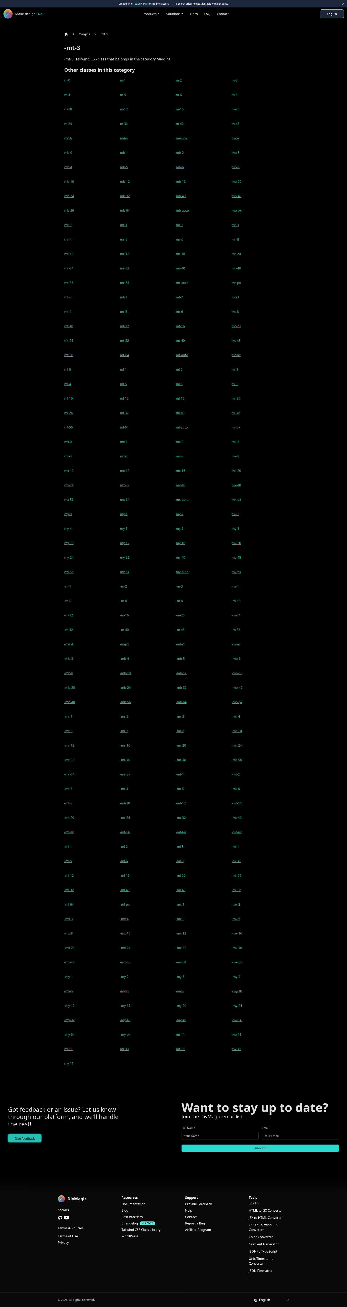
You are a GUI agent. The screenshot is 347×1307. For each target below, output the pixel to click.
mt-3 (235, 297)
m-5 (123, 95)
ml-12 (124, 398)
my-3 (235, 514)
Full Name (188, 1128)
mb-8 (236, 167)
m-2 (179, 80)
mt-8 (235, 311)
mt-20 (236, 326)
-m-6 (123, 601)
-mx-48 (69, 962)
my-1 (124, 514)
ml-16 (180, 398)
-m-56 (236, 629)
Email (265, 1128)
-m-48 (180, 629)
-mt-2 (236, 774)
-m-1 (67, 586)
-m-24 (236, 615)
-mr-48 (181, 760)
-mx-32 (181, 948)
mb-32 (125, 196)
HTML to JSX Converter (266, 1210)
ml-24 (68, 413)
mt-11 (180, 1034)
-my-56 (237, 1020)
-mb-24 (125, 687)
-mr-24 (237, 745)
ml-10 (68, 398)
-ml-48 (180, 890)
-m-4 (235, 586)
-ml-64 (69, 904)
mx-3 (235, 442)
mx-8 (235, 456)
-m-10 (236, 601)
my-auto (182, 572)
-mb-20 (69, 687)
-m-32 (68, 629)
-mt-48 (69, 832)
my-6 (179, 528)
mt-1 (123, 297)
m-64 (124, 138)
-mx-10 (125, 933)
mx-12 (124, 470)
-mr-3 (180, 716)
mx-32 (124, 485)
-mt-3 (104, 34)
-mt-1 (180, 774)
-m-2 (123, 586)
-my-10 (237, 991)
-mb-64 (181, 702)
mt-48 (236, 340)
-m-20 (180, 615)
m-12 (124, 109)
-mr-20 (181, 745)
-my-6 (124, 991)
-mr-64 (69, 774)
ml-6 (179, 384)
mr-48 (236, 268)
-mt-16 (237, 803)
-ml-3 (180, 846)
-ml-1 (68, 846)
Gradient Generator (264, 1244)
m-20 (235, 109)
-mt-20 (69, 817)
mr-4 (67, 239)
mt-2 (179, 297)
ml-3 (235, 369)
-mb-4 (124, 658)
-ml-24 (236, 875)
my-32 (124, 557)
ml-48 (236, 413)
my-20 (236, 543)
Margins (84, 34)
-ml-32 (69, 890)
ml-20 (236, 398)
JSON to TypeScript (263, 1251)
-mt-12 (181, 803)
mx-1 (124, 442)
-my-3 (180, 976)
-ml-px (125, 904)
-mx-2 (236, 904)
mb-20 (236, 181)
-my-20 (181, 1005)
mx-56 (68, 499)
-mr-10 (237, 731)
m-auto (181, 138)
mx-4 (68, 456)
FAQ (207, 14)
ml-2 (179, 369)
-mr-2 (124, 716)
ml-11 (68, 1049)
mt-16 (180, 326)
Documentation (133, 1204)
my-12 (124, 543)
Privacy (63, 1242)
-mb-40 (237, 687)
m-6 (179, 95)
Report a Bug (195, 1223)
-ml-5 (68, 861)
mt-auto (182, 355)
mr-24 (68, 268)
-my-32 (69, 1020)
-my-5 (68, 991)
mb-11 (236, 1034)
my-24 (68, 557)
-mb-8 (68, 673)
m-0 (67, 80)
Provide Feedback (198, 1204)
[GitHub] (60, 1217)
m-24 (68, 123)
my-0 (68, 514)
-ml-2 (124, 846)
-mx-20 (69, 948)
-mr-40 (125, 760)
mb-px (236, 210)
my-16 (180, 543)
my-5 (124, 528)
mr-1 (123, 225)
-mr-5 (68, 731)
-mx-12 (181, 933)
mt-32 (124, 340)
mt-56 (68, 355)
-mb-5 (180, 658)
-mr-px (125, 774)
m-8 (235, 95)
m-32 (124, 123)
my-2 (179, 514)
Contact (223, 14)
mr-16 (180, 254)
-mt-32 (181, 817)
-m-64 (68, 644)
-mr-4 (236, 716)
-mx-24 (125, 948)
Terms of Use (68, 1236)
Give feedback (24, 1138)
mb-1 (124, 152)
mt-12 (124, 326)
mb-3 (236, 152)
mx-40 (180, 485)
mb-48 (236, 196)
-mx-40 (237, 948)
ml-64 (124, 427)
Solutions (173, 14)
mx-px (236, 499)
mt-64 (124, 355)
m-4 (67, 95)
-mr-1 (68, 716)
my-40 (180, 557)
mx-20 (236, 470)
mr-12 (124, 254)
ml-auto (182, 427)
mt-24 (68, 340)
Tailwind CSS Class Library (140, 1229)
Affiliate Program (198, 1229)
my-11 (68, 1063)
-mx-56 (125, 962)
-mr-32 (69, 760)
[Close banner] (343, 3)
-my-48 (181, 1020)
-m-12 (68, 615)
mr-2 (179, 225)
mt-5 (123, 311)
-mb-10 (125, 673)
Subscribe (260, 1148)
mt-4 (67, 311)
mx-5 (124, 456)
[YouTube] (66, 1217)
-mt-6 (236, 789)
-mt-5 (180, 789)
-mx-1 (180, 904)
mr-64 (124, 283)
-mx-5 (180, 919)
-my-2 (124, 976)
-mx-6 (236, 919)
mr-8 (235, 239)
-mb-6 (236, 658)
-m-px (124, 644)
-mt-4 (124, 789)
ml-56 (68, 427)
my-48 (236, 557)
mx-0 (68, 442)
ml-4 (67, 384)
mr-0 (67, 225)
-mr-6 (124, 731)
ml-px (236, 427)
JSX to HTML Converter (266, 1217)
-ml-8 (180, 861)
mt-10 (68, 326)
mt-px (236, 355)
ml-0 (67, 369)
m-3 (235, 80)
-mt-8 (68, 803)
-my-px (125, 1034)
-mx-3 (68, 919)
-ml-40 (125, 890)
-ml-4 (235, 846)
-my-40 (125, 1020)
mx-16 (180, 470)
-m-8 (179, 601)
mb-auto (182, 210)
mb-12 (125, 181)
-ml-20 (180, 875)
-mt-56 (125, 832)
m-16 (180, 109)
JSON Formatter (261, 1270)
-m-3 (179, 586)
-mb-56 (125, 702)
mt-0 (67, 297)
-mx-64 (181, 962)
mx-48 (236, 485)
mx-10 (68, 470)
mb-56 (69, 210)
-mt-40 (237, 817)
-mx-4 (124, 919)
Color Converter (261, 1237)
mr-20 (236, 254)
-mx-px (237, 962)
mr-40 (180, 268)
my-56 (68, 572)
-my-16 (125, 1005)
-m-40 (124, 629)
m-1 (123, 80)
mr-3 (235, 225)
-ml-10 (236, 861)
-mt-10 (125, 803)
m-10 (68, 109)
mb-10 (69, 181)
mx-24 (68, 485)
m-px (235, 138)
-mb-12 (181, 673)
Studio (254, 1203)
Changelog (129, 1223)
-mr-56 (237, 760)
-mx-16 (237, 933)
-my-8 (180, 991)
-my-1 (68, 976)
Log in (332, 14)
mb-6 (180, 167)
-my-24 (237, 1005)
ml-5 (123, 384)
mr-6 (179, 239)
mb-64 (125, 210)
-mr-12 (69, 745)
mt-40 (180, 340)
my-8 (235, 528)
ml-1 (123, 369)
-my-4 (236, 976)
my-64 (124, 572)
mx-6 (179, 456)
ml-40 (180, 413)
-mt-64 (181, 832)
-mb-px (237, 702)
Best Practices (132, 1217)
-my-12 (69, 1005)
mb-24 (69, 196)
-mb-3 (68, 658)
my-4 (68, 528)
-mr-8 (180, 731)
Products (150, 14)
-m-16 (124, 615)
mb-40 (181, 196)
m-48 (235, 123)
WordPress (129, 1236)
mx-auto (182, 499)
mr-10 (68, 254)
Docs (194, 14)
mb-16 (181, 181)
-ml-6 (124, 861)
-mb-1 (180, 644)
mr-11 (124, 1049)
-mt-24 (125, 817)
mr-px (236, 283)
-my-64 (69, 1034)
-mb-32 (181, 687)
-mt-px (237, 832)
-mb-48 (69, 702)
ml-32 (124, 413)
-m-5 (67, 601)
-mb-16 (237, 673)
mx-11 (236, 1049)
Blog (124, 1210)
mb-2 (180, 152)
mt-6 (179, 311)
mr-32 (124, 268)
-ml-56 (236, 890)
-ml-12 (69, 875)
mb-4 (68, 167)
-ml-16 (125, 875)
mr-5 (123, 239)
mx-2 (179, 442)
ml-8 (235, 384)
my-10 (68, 543)
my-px (236, 572)
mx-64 (124, 499)
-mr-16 (125, 745)
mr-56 (68, 283)
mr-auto (182, 283)
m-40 (180, 123)
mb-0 (68, 152)
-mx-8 (68, 933)
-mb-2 (236, 644)
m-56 (68, 138)
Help (188, 1210)
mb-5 (124, 167)
